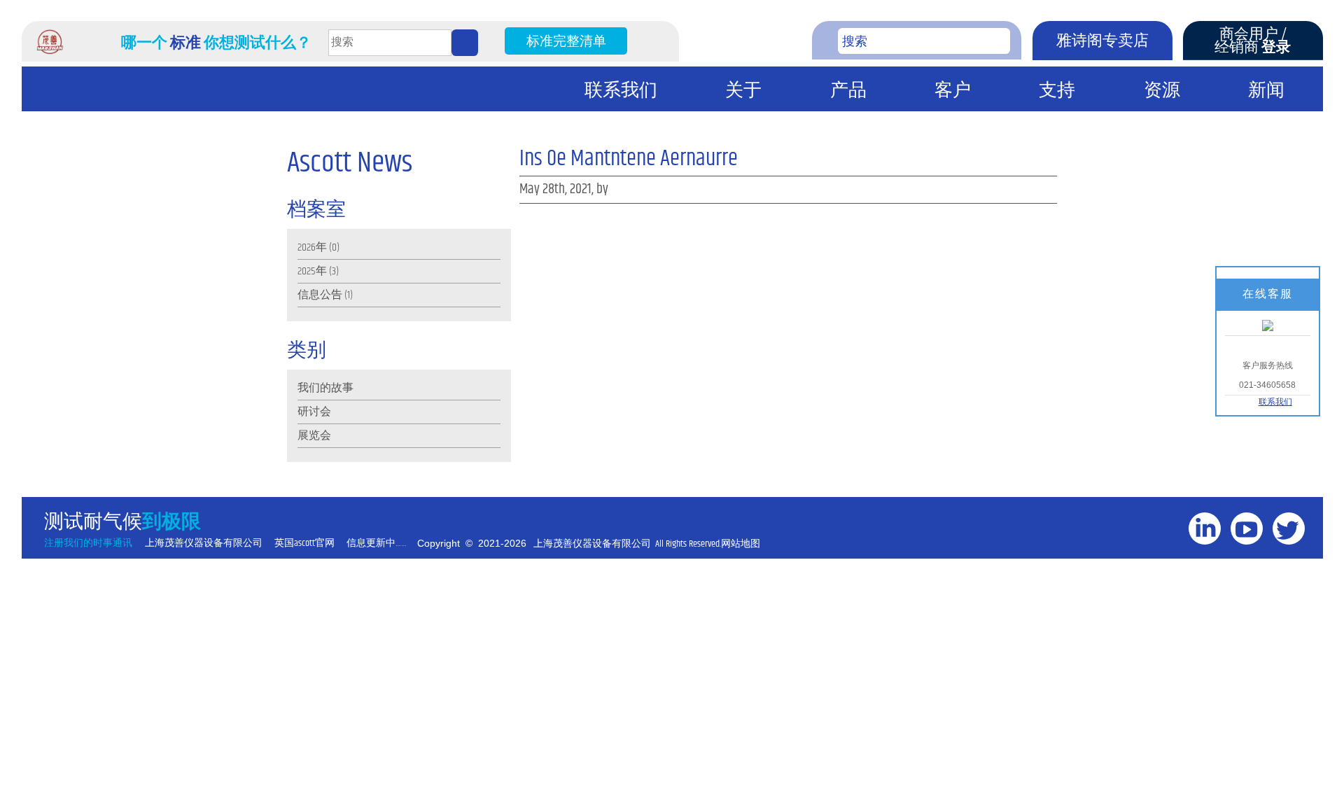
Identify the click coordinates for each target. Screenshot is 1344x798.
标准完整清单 (566, 41)
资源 (1162, 91)
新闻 (1266, 91)
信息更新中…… (376, 543)
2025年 (312, 271)
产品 (848, 91)
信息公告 (320, 295)
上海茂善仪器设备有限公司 (203, 543)
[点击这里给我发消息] (1267, 325)
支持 (1057, 91)
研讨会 (314, 412)
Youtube (1250, 556)
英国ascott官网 (304, 543)
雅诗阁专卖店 (1102, 41)
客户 (952, 91)
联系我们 (620, 91)
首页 (46, 90)
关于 (743, 91)
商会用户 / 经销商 (1252, 41)
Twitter (1293, 556)
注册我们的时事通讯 (88, 543)
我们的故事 (326, 388)
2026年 (312, 247)
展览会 (314, 435)
